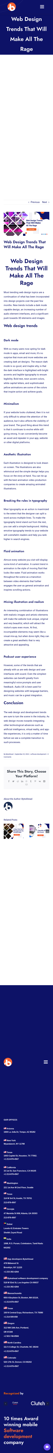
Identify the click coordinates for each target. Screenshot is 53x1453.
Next (44, 202)
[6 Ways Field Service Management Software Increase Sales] (14, 831)
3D (19, 318)
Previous (35, 202)
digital (15, 442)
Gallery (16, 831)
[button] (5, 831)
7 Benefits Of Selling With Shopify (37, 831)
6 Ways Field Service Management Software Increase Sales (11, 831)
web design (25, 292)
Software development (18, 1433)
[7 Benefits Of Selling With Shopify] (39, 831)
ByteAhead (9, 754)
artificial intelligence (14, 729)
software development (38, 754)
